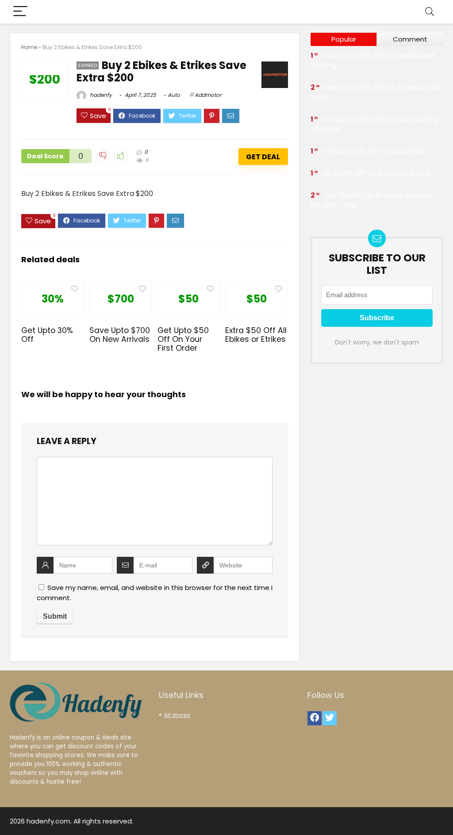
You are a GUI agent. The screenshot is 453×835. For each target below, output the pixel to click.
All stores (177, 715)
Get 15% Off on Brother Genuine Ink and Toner (372, 200)
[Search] (429, 11)
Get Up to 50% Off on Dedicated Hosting (372, 60)
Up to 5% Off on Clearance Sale (376, 173)
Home (29, 47)
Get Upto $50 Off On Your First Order (183, 339)
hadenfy (100, 95)
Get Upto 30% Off (47, 335)
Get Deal (263, 157)
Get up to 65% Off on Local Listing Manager (374, 124)
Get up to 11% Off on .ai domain (374, 151)
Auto (174, 95)
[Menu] (20, 11)
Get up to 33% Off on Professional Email (375, 92)
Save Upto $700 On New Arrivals (119, 335)
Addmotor (208, 95)
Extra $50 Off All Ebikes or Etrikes (256, 335)
